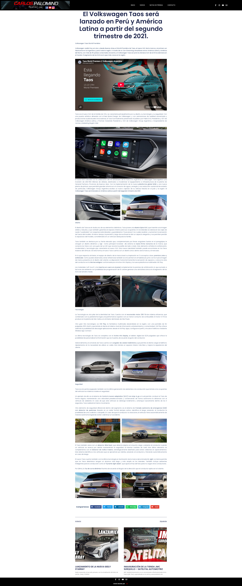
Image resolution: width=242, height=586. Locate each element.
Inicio (133, 5)
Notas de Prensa (156, 5)
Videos (142, 5)
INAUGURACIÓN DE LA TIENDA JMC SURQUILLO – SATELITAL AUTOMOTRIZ (143, 568)
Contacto (171, 5)
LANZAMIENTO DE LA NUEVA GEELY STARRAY (93, 568)
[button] (96, 507)
